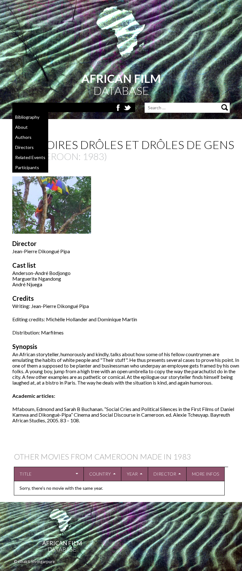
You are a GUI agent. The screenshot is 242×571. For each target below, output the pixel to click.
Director (164, 474)
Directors (24, 147)
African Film (62, 543)
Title (26, 474)
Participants (27, 167)
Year (132, 474)
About (21, 127)
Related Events (30, 157)
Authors (23, 137)
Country (100, 474)
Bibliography (27, 117)
